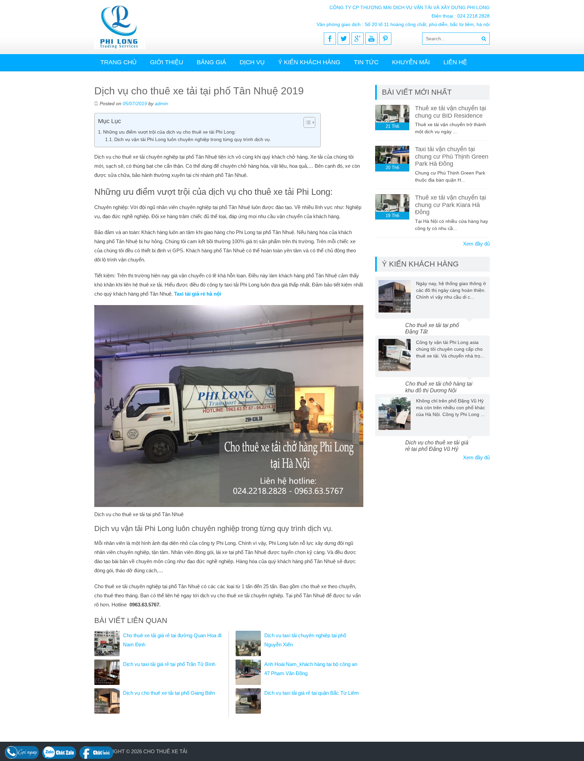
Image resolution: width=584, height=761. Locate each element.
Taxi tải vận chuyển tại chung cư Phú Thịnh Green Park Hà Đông (451, 156)
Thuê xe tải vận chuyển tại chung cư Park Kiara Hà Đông (450, 204)
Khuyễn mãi (411, 62)
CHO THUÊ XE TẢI (165, 751)
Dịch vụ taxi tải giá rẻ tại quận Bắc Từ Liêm (311, 693)
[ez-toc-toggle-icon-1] (306, 122)
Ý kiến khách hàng (309, 62)
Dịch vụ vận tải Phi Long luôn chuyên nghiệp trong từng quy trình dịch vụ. (192, 139)
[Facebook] (330, 38)
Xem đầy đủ (476, 244)
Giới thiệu (166, 62)
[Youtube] (371, 38)
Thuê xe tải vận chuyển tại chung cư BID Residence (450, 112)
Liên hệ (455, 62)
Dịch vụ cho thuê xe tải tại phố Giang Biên (169, 693)
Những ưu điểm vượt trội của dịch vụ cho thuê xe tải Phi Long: (169, 132)
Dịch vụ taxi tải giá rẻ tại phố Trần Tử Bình (169, 664)
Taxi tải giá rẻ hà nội (197, 294)
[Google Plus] (357, 38)
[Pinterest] (385, 38)
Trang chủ (118, 62)
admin (161, 103)
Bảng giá (211, 62)
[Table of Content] (309, 122)
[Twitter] (344, 38)
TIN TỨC (366, 62)
